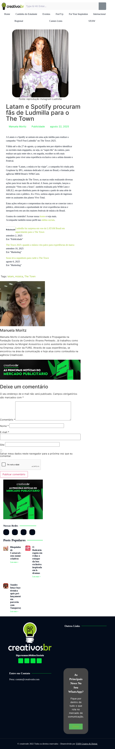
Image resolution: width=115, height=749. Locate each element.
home (42, 216)
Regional (19, 21)
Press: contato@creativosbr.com (24, 679)
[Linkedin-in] (15, 532)
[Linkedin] (33, 660)
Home (7, 14)
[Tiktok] (32, 532)
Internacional (99, 14)
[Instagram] (6, 532)
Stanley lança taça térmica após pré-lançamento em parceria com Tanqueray (16, 596)
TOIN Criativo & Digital (87, 744)
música (19, 276)
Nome (4, 426)
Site (2, 445)
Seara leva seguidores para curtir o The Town (27, 258)
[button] (88, 635)
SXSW (91, 21)
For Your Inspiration (78, 14)
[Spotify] (26, 660)
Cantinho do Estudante (26, 14)
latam (10, 276)
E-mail (4, 432)
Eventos (46, 14)
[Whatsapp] (24, 532)
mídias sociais (48, 220)
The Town (29, 276)
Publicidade (38, 126)
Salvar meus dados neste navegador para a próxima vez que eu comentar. (36, 454)
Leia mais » (14, 562)
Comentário (7, 419)
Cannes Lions (55, 21)
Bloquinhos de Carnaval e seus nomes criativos (16, 553)
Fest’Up (59, 14)
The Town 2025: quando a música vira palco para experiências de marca (40, 245)
